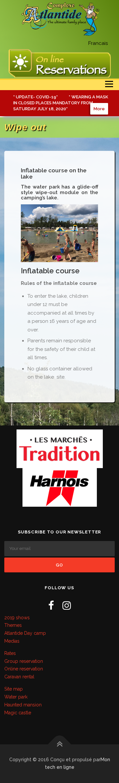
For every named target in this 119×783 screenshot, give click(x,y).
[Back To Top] (59, 744)
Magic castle (17, 712)
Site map (13, 689)
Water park (15, 696)
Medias (12, 641)
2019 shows (17, 617)
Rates (10, 653)
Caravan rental (19, 676)
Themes (13, 625)
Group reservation (23, 661)
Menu (109, 84)
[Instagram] (66, 605)
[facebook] (51, 605)
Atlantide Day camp (25, 633)
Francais (98, 43)
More (99, 108)
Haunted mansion (23, 704)
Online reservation (23, 668)
